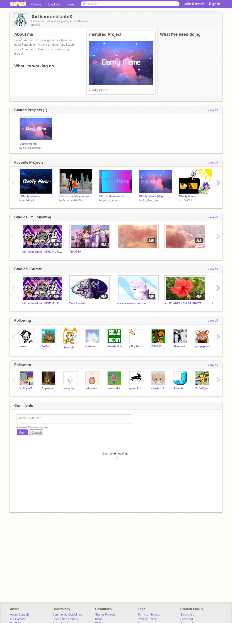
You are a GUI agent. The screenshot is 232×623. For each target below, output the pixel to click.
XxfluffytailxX (202, 388)
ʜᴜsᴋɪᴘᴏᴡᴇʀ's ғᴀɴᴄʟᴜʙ (131, 303)
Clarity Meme (98, 90)
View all (213, 110)
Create (36, 4)
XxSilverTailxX (27, 388)
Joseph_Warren (180, 388)
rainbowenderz (93, 388)
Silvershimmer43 (180, 346)
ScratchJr (186, 619)
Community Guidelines (67, 614)
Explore (54, 4)
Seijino (45, 346)
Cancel (36, 432)
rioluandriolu (115, 388)
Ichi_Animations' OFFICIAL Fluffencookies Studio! (42, 251)
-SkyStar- (135, 346)
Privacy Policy (147, 619)
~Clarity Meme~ (29, 196)
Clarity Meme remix (112, 196)
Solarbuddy (114, 346)
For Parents (17, 619)
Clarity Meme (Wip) (151, 196)
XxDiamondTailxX (32, 147)
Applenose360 (49, 388)
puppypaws (202, 346)
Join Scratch (194, 3)
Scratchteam (71, 347)
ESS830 (156, 346)
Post (22, 432)
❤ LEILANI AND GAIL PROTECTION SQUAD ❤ (184, 303)
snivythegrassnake (71, 388)
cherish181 (158, 388)
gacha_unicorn (111, 200)
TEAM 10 (75, 251)
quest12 (134, 388)
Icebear (90, 346)
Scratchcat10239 (72, 200)
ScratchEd (187, 614)
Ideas (71, 4)
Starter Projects (105, 614)
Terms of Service (149, 614)
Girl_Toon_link (150, 200)
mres (22, 346)
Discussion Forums (65, 619)
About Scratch (19, 614)
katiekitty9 (28, 200)
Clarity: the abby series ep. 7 (75, 196)
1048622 (187, 200)
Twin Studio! (77, 303)
